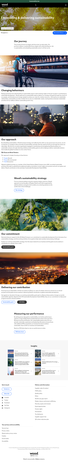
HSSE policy (38, 391)
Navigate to (4, 33)
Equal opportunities (40, 406)
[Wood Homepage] (5, 5)
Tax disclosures (39, 414)
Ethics (36, 396)
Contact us (7, 389)
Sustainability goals (8, 247)
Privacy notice (5, 431)
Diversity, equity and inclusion (43, 404)
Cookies (4, 436)
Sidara (38, 459)
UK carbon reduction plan (42, 419)
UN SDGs (22, 302)
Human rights (38, 409)
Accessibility (5, 441)
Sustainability (9, 28)
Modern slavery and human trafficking (45, 401)
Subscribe (6, 394)
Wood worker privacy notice (9, 433)
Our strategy (19, 190)
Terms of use (5, 428)
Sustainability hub (34, 1)
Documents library (59, 33)
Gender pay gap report (41, 399)
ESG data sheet (20, 332)
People (6, 158)
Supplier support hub (40, 417)
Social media (5, 439)
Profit (5, 162)
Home (3, 28)
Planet (5, 160)
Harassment (38, 412)
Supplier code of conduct (41, 388)
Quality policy (38, 393)
